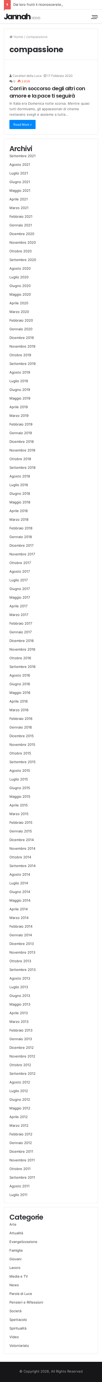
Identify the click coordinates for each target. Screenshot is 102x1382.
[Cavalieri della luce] (22, 16)
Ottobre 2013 (20, 961)
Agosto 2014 (19, 874)
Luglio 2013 (18, 987)
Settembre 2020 (22, 260)
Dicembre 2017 (21, 545)
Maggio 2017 (19, 597)
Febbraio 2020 (21, 320)
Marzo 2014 (19, 918)
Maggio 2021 (19, 190)
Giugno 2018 (19, 493)
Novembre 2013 (22, 952)
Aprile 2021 (18, 199)
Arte (12, 1224)
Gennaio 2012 (20, 1143)
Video (14, 1337)
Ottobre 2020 (20, 251)
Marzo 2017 (18, 615)
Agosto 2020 (20, 268)
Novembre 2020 (22, 242)
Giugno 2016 (19, 684)
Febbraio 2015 (20, 822)
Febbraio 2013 (20, 1030)
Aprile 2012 (18, 1117)
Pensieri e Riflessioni (26, 1302)
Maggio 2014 (19, 900)
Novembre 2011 (22, 1160)
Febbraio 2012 (20, 1134)
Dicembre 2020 (21, 234)
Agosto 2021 (19, 164)
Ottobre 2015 (20, 753)
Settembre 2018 (22, 467)
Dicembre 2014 (21, 840)
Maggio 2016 (19, 692)
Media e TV (18, 1276)
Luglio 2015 (18, 779)
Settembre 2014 (22, 866)
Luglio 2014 (18, 883)
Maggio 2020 (20, 294)
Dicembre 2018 (21, 441)
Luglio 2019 (18, 381)
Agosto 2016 (19, 675)
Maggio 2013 (19, 1004)
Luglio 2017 (18, 580)
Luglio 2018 (18, 485)
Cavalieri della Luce (27, 76)
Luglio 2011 (18, 1195)
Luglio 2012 (18, 1091)
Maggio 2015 (19, 796)
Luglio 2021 (18, 173)
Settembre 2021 (22, 156)
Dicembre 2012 (21, 1047)
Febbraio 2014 (20, 926)
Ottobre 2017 (20, 563)
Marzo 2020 (19, 312)
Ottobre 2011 (20, 1169)
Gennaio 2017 (20, 632)
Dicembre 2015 (21, 736)
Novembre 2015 (22, 744)
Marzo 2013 (19, 1021)
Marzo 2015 (19, 814)
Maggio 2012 (19, 1108)
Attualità (16, 1233)
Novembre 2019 (22, 346)
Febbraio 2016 (20, 718)
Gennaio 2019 (20, 433)
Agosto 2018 (19, 476)
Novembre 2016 (22, 649)
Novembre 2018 (22, 450)
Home (18, 37)
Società (15, 1311)
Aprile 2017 (18, 606)
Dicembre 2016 (21, 641)
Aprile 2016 (18, 701)
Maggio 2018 (19, 502)
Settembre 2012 (22, 1073)
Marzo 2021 (19, 208)
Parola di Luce (20, 1293)
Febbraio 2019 (20, 424)
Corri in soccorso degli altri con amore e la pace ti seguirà (47, 92)
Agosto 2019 (19, 372)
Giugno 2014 (19, 892)
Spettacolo (18, 1319)
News (14, 1285)
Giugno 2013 (19, 995)
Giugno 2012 (19, 1099)
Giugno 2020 (20, 286)
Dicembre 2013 (21, 944)
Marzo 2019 (19, 415)
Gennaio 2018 (20, 537)
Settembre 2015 (22, 762)
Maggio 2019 (19, 398)
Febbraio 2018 (20, 528)
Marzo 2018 (19, 519)
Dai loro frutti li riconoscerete (37, 4)
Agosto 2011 (19, 1186)
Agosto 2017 (19, 571)
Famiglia (15, 1250)
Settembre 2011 (22, 1177)
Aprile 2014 (18, 909)
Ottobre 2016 (20, 658)
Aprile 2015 (18, 805)
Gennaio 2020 (20, 329)
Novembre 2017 (22, 554)
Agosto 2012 (19, 1082)
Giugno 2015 (19, 788)
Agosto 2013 (19, 978)
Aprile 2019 (18, 407)
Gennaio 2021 (20, 225)
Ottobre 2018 (20, 459)
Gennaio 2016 (20, 727)
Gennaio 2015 (20, 831)
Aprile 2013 (18, 1013)
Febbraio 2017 (20, 623)
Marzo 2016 (19, 710)
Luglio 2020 (19, 277)
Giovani (15, 1259)
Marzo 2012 (19, 1125)
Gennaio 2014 (20, 935)
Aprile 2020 (18, 303)
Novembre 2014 (22, 848)
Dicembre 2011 (21, 1151)
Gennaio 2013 (20, 1039)
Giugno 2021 (19, 182)
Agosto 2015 (19, 770)
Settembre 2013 (22, 970)
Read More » (22, 124)
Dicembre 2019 (21, 338)
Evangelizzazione (23, 1242)
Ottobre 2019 (20, 355)
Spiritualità (17, 1328)
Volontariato (19, 1345)
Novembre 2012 (22, 1056)
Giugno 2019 (19, 389)
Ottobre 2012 (20, 1065)
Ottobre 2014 (20, 857)
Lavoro (14, 1268)
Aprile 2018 (18, 511)
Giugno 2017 (19, 589)
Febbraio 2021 (20, 216)
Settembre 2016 (22, 667)
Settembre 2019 (22, 364)
